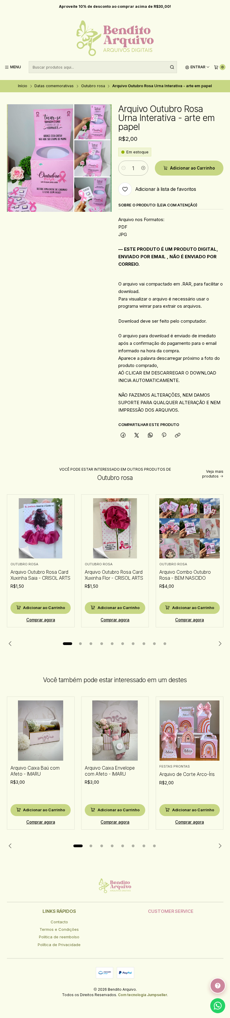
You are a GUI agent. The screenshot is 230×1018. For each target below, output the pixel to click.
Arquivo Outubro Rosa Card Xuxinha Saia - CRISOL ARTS (40, 575)
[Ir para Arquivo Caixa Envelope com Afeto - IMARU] (115, 730)
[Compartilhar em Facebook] (123, 435)
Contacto (59, 921)
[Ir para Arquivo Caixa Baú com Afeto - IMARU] (40, 730)
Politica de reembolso (59, 936)
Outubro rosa (93, 86)
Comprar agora (40, 619)
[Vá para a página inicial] (115, 38)
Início (22, 86)
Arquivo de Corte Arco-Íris (187, 774)
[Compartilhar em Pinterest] (164, 435)
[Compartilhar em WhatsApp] (150, 435)
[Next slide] (218, 643)
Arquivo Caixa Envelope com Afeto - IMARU (110, 771)
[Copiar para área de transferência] (177, 435)
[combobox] (103, 67)
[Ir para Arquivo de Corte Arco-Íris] (189, 730)
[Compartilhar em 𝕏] (136, 435)
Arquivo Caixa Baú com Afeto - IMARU (35, 771)
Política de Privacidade (59, 944)
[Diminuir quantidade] (123, 168)
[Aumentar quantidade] (143, 168)
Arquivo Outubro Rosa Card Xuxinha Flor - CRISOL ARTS (114, 575)
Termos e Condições (59, 929)
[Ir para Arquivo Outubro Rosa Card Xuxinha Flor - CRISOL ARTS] (115, 528)
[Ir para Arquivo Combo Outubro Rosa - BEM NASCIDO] (189, 528)
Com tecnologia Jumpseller (142, 995)
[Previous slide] (11, 643)
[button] (67, 643)
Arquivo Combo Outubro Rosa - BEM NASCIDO (185, 575)
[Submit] (172, 67)
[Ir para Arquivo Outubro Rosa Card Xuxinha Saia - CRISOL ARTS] (40, 528)
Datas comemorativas (54, 86)
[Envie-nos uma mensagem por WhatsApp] (217, 1005)
